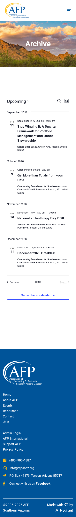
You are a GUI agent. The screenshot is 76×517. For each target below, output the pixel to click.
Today (38, 281)
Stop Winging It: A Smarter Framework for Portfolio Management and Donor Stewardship (37, 133)
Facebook (43, 483)
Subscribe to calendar (35, 295)
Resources (11, 411)
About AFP (10, 400)
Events (8, 405)
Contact (8, 416)
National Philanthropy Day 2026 (40, 218)
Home (7, 394)
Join (6, 422)
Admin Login (12, 433)
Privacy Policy (13, 449)
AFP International (15, 438)
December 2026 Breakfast (36, 253)
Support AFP (12, 444)
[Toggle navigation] (53, 10)
